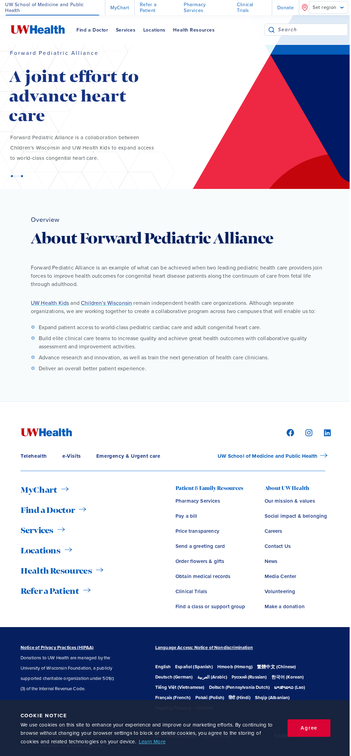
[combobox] (313, 29)
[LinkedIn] (323, 432)
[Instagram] (308, 432)
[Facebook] (289, 432)
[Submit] (271, 29)
